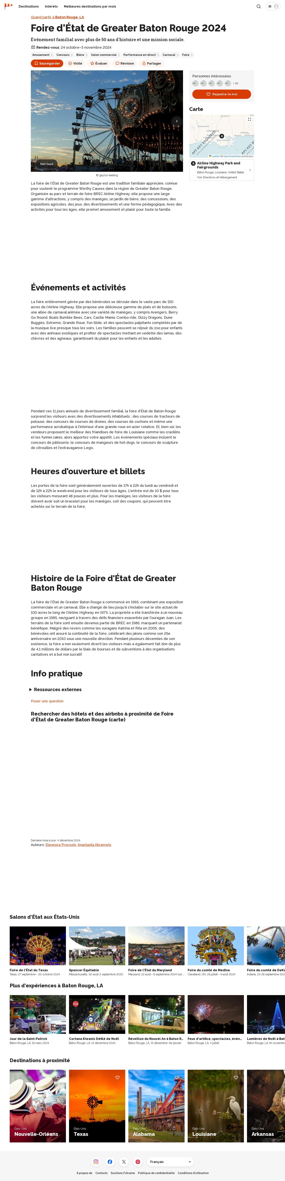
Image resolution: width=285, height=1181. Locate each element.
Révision (127, 63)
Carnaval (169, 54)
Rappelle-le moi (225, 94)
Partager (154, 63)
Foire (185, 54)
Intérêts (51, 6)
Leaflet (215, 156)
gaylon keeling (108, 175)
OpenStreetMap (231, 156)
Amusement (40, 54)
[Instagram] (96, 1161)
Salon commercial (104, 54)
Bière (80, 54)
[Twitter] (124, 1161)
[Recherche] (259, 6)
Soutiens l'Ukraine (123, 1173)
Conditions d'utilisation (193, 1173)
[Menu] (273, 6)
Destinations (29, 6)
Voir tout (46, 164)
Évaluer (101, 63)
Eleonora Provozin (61, 845)
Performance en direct (140, 54)
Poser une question (47, 701)
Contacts (101, 1173)
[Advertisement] (107, 243)
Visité (77, 63)
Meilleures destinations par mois (90, 6)
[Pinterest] (137, 1161)
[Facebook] (110, 1161)
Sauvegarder (49, 63)
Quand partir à (57, 17)
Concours (62, 54)
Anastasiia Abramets (94, 845)
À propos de (84, 1173)
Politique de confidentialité (156, 1173)
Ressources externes (58, 689)
